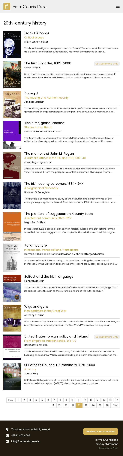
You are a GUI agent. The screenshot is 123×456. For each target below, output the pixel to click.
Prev (10, 400)
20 (66, 405)
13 (91, 400)
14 (97, 400)
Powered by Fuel (108, 448)
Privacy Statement (107, 444)
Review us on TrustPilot (100, 431)
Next (115, 405)
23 (86, 405)
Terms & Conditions (106, 440)
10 (72, 400)
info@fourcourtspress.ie (25, 441)
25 (100, 405)
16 (110, 400)
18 (53, 405)
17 (117, 400)
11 (78, 400)
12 (85, 400)
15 (104, 400)
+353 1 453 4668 (20, 435)
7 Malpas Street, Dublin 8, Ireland (30, 429)
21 (73, 405)
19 (59, 405)
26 (107, 405)
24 (93, 405)
